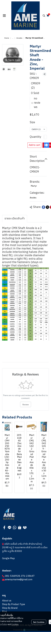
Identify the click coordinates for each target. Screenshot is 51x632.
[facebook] (4, 527)
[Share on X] (47, 207)
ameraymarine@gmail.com (18, 580)
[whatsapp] (14, 527)
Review (26, 404)
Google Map (8, 558)
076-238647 (28, 576)
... (12, 38)
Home (6, 38)
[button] (44, 16)
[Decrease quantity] (44, 137)
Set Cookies (38, 622)
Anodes (19, 38)
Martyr (34, 186)
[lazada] (25, 527)
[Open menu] (4, 15)
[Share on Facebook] (43, 207)
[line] (9, 527)
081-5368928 (12, 576)
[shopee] (19, 527)
